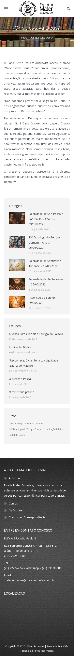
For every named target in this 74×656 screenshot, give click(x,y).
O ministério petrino (21, 392)
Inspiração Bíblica (20, 347)
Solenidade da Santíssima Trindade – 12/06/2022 (45, 263)
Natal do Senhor (17, 435)
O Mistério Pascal (20, 379)
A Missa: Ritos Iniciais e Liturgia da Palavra (36, 334)
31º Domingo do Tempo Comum (26, 429)
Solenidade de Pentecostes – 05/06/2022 (46, 281)
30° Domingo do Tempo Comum (26, 423)
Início (24, 37)
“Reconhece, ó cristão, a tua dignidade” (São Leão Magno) (34, 363)
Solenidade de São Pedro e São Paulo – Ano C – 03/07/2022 (46, 219)
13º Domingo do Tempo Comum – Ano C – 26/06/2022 (44, 242)
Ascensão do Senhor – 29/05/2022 (43, 300)
